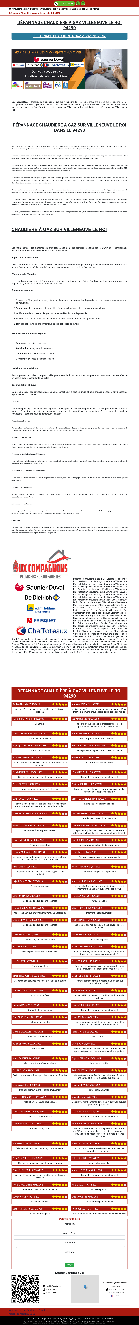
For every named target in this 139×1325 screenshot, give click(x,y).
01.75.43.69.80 (66, 3)
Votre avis (69, 1252)
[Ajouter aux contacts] (78, 3)
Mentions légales (16, 1310)
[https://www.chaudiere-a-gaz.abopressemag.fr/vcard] (25, 1289)
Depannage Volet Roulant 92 (21, 1314)
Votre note (69, 1242)
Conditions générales (37, 1310)
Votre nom (69, 1224)
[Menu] (83, 3)
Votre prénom (69, 1233)
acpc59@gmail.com (53, 1286)
